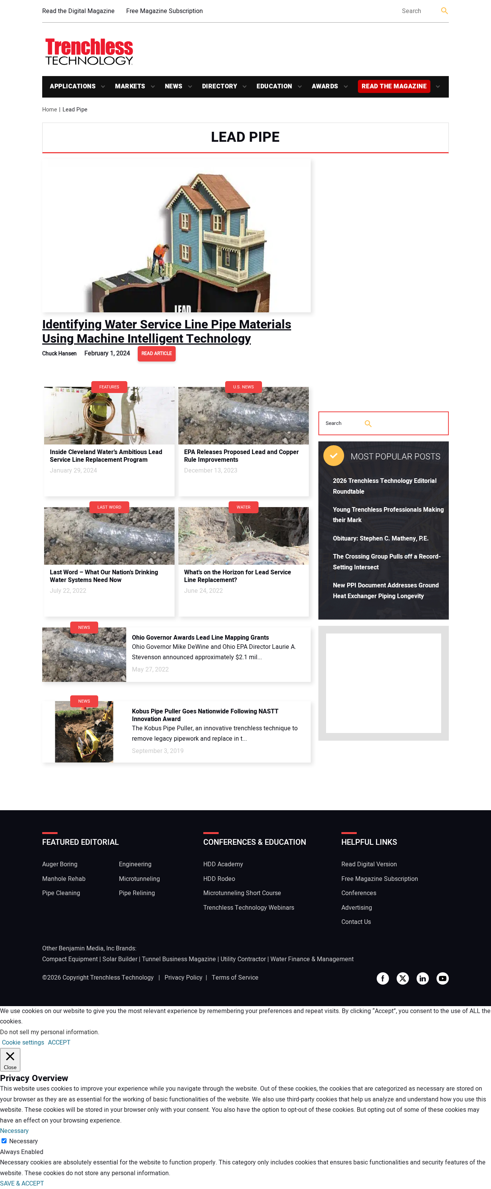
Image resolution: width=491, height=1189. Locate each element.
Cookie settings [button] (23, 1042)
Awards (325, 86)
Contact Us (356, 922)
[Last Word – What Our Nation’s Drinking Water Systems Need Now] (109, 536)
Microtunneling (139, 879)
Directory (219, 86)
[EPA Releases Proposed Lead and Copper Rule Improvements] (243, 415)
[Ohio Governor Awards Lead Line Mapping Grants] (84, 654)
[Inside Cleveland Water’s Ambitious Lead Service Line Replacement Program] (109, 415)
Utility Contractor (243, 959)
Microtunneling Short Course (242, 893)
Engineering (135, 864)
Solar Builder (119, 959)
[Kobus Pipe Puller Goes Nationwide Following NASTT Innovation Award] (84, 732)
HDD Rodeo (219, 879)
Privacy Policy (184, 977)
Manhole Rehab (64, 879)
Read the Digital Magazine (78, 11)
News (174, 86)
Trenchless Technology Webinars (248, 907)
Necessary (23, 1141)
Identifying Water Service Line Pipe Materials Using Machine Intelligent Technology (166, 331)
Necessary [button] (14, 1131)
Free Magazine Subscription (164, 11)
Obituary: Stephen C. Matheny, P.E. (381, 538)
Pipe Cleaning (61, 893)
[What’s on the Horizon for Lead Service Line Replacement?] (243, 536)
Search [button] (445, 11)
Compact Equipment (70, 959)
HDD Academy (223, 864)
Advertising (356, 907)
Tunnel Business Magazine (179, 959)
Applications (73, 86)
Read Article (157, 353)
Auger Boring (59, 864)
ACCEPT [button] (59, 1042)
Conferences (358, 893)
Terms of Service (235, 977)
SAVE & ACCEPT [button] (22, 1183)
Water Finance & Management (312, 959)
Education (274, 86)
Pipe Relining (137, 893)
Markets (130, 86)
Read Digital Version (369, 864)
